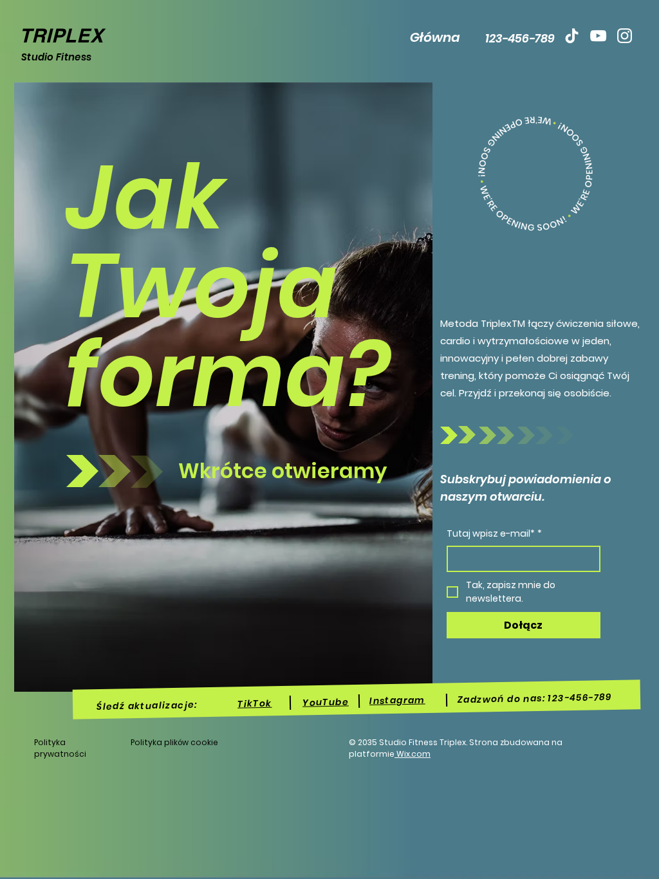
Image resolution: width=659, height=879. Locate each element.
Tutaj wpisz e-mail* (494, 533)
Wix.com (412, 753)
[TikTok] (572, 36)
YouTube (325, 702)
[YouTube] (598, 36)
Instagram (397, 701)
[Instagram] (625, 36)
